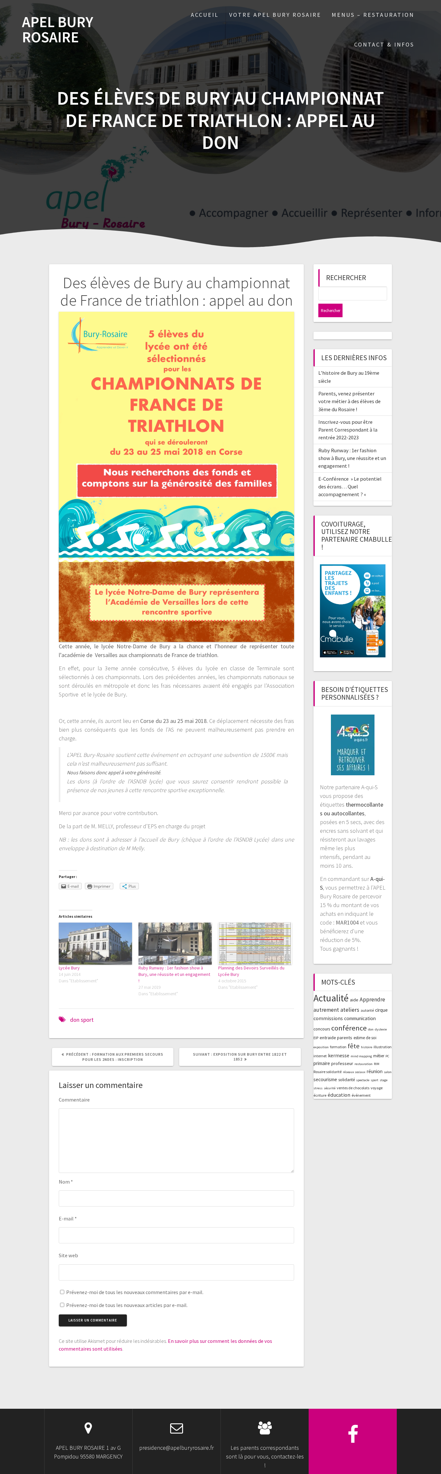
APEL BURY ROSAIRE (57, 30)
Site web (68, 1255)
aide (354, 1000)
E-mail (68, 1218)
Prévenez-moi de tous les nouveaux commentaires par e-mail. (134, 1292)
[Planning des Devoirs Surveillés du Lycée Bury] (255, 944)
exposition (321, 1047)
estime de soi (365, 1037)
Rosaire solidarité (327, 1071)
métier (378, 1056)
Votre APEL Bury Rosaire (275, 14)
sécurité (329, 1088)
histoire (366, 1047)
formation (338, 1046)
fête (354, 1046)
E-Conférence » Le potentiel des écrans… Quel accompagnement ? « (350, 487)
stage (383, 1080)
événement (361, 1095)
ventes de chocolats (353, 1087)
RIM (376, 1064)
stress (318, 1088)
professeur (342, 1063)
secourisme (325, 1079)
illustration (383, 1046)
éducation (339, 1095)
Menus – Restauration (373, 14)
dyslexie (381, 1029)
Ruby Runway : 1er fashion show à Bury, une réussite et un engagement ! (174, 974)
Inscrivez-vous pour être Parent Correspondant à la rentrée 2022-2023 (347, 430)
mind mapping (361, 1056)
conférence (349, 1027)
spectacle (362, 1080)
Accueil (205, 14)
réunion (375, 1071)
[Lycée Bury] (95, 944)
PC (387, 1056)
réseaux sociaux (354, 1072)
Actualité (331, 998)
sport (87, 1019)
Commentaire (74, 1099)
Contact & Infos (384, 44)
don (74, 1019)
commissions (328, 1018)
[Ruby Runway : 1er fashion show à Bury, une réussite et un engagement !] (175, 944)
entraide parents (336, 1037)
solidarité (346, 1079)
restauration (363, 1064)
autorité (367, 1010)
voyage (377, 1087)
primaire (321, 1063)
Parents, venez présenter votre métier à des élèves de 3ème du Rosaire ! (349, 401)
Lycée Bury (69, 968)
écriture (319, 1095)
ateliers (349, 1009)
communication (360, 1018)
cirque (381, 1010)
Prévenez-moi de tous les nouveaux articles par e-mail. (127, 1305)
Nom (66, 1181)
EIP (315, 1037)
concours (321, 1029)
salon (388, 1072)
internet (320, 1055)
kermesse (338, 1055)
